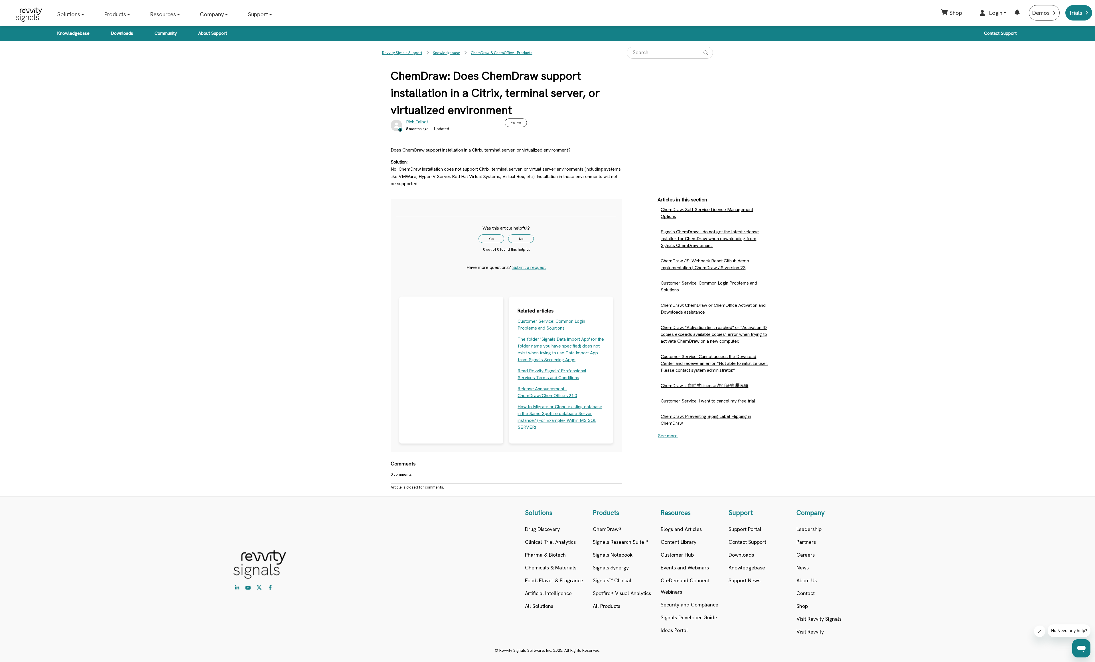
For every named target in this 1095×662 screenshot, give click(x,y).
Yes (491, 238)
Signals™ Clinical (612, 580)
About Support (212, 33)
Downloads (122, 33)
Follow (516, 122)
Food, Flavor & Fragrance (554, 580)
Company (212, 14)
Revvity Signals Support (402, 52)
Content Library (678, 542)
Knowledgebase (73, 33)
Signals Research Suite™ (620, 542)
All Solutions (539, 606)
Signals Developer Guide (689, 617)
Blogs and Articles (681, 529)
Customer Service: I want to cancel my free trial (708, 401)
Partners (806, 542)
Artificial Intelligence (548, 593)
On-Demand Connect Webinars (685, 586)
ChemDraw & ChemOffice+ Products (501, 52)
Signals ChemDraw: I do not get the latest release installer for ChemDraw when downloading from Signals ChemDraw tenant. (710, 238)
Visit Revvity (810, 631)
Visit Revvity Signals (818, 619)
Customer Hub (677, 554)
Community (166, 33)
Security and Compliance (689, 604)
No (521, 238)
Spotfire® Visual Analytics (622, 593)
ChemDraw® (607, 529)
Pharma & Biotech (545, 554)
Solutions (68, 14)
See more (668, 436)
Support (258, 14)
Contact (805, 593)
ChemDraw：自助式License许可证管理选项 (704, 386)
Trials (1075, 13)
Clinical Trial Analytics (550, 542)
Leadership (809, 529)
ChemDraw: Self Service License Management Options (707, 213)
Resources (163, 14)
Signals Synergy (611, 567)
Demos (1041, 13)
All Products (606, 606)
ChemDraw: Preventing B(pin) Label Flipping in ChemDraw (706, 419)
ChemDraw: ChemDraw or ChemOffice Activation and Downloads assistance (713, 308)
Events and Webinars (685, 567)
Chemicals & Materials (550, 567)
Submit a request (529, 267)
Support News (744, 580)
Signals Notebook (612, 554)
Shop (802, 606)
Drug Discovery (542, 529)
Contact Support (1000, 33)
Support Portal (745, 529)
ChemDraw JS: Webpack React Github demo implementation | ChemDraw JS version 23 (705, 264)
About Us (806, 580)
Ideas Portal (674, 630)
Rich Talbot (417, 122)
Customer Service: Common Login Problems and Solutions (709, 286)
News (802, 567)
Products (115, 14)
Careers (805, 554)
